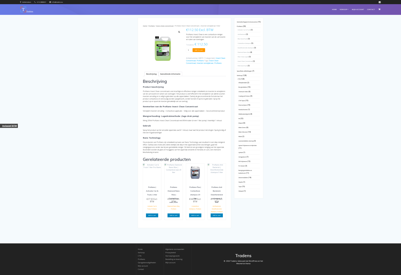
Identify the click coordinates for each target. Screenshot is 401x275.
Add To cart (199, 50)
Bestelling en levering (173, 259)
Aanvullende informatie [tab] (170, 74)
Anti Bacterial (216, 206)
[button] (179, 32)
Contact (371, 9)
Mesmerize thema (243, 263)
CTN (139, 256)
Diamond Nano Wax (173, 206)
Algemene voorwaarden (174, 249)
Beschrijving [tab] (151, 74)
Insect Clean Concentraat (165, 26)
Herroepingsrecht (172, 256)
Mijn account (358, 9)
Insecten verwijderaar (205, 63)
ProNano (151, 26)
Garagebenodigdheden (147, 262)
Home (334, 9)
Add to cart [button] (152, 215)
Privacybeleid (170, 252)
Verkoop (343, 9)
